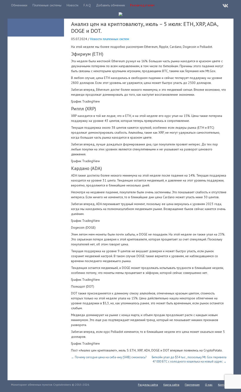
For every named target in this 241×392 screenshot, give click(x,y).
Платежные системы (46, 5)
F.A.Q (87, 5)
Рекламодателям (142, 5)
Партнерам (192, 384)
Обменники (19, 5)
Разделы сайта (148, 384)
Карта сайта (171, 384)
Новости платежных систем (109, 39)
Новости (72, 5)
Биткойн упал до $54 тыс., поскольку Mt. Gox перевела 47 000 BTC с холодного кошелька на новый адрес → (189, 359)
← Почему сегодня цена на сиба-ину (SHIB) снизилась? (108, 357)
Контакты (224, 384)
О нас (209, 384)
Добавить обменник (110, 5)
